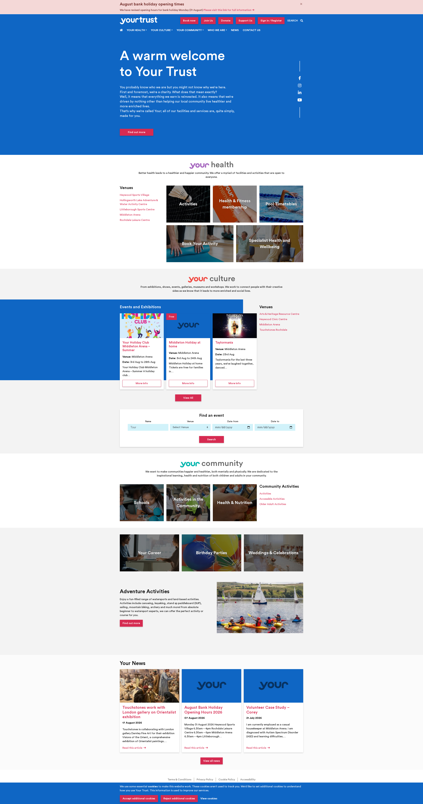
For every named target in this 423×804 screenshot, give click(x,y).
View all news (211, 761)
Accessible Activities (272, 499)
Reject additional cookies (179, 798)
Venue (190, 421)
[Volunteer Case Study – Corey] (273, 686)
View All (188, 398)
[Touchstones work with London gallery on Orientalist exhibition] (149, 686)
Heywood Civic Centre (273, 319)
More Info (148, 383)
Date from (232, 421)
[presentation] (142, 325)
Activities (265, 493)
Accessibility (247, 779)
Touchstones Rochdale (273, 330)
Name (148, 421)
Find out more (136, 132)
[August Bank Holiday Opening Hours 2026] (211, 686)
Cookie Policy (226, 779)
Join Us (208, 20)
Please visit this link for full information (228, 10)
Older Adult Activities (272, 504)
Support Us (245, 20)
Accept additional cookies (139, 798)
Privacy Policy (205, 779)
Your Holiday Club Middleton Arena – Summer (136, 346)
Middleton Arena (130, 214)
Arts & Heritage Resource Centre (279, 314)
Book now (189, 20)
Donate (225, 20)
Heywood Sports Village (134, 195)
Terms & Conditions (179, 779)
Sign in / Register (271, 20)
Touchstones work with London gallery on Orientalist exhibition (149, 712)
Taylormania (224, 342)
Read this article (132, 748)
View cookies (208, 798)
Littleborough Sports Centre (137, 209)
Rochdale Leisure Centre (135, 220)
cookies (153, 786)
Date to (275, 421)
